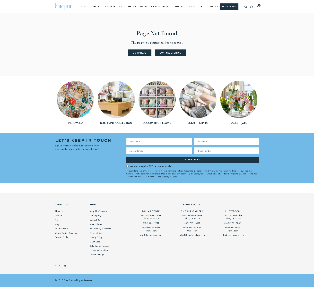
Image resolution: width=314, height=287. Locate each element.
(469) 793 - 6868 (232, 223)
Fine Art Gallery (62, 237)
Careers (58, 215)
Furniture (110, 6)
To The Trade (61, 228)
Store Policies (96, 224)
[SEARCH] (246, 6)
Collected (95, 6)
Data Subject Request (99, 246)
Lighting (131, 6)
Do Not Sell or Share (99, 250)
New (83, 6)
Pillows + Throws (160, 6)
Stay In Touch (192, 159)
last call (213, 6)
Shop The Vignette (98, 211)
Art (121, 6)
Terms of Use (96, 233)
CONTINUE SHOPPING (170, 52)
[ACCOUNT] (251, 6)
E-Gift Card (95, 241)
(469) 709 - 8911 (192, 223)
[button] (257, 6)
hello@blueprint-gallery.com (192, 235)
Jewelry (191, 6)
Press (57, 219)
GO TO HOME (139, 52)
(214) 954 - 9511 (151, 223)
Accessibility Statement (100, 228)
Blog (57, 224)
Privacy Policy (163, 176)
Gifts (201, 6)
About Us (59, 211)
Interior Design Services (66, 233)
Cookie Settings (97, 254)
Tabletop (178, 6)
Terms (174, 176)
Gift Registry (229, 6)
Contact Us (95, 219)
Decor (143, 6)
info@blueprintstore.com (151, 235)
